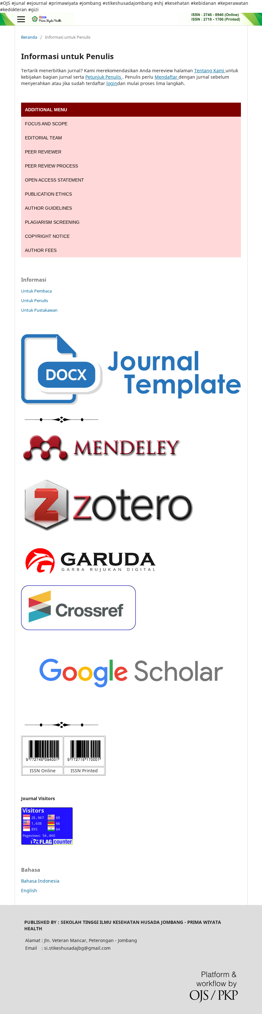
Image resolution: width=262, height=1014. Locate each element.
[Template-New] (131, 403)
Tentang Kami (210, 70)
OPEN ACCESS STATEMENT (54, 180)
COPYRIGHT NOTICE (47, 236)
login (111, 83)
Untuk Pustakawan (39, 310)
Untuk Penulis (34, 300)
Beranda (29, 37)
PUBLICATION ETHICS (48, 194)
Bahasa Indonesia (40, 881)
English (29, 890)
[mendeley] (101, 460)
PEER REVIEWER (43, 151)
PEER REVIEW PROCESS (51, 165)
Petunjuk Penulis (103, 77)
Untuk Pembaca (36, 291)
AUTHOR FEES (41, 250)
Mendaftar (167, 77)
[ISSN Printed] (84, 762)
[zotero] (108, 537)
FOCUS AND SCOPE (46, 123)
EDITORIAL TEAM (43, 137)
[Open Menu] (21, 19)
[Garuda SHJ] (89, 576)
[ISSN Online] (42, 762)
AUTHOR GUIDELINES (48, 208)
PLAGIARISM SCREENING (52, 222)
